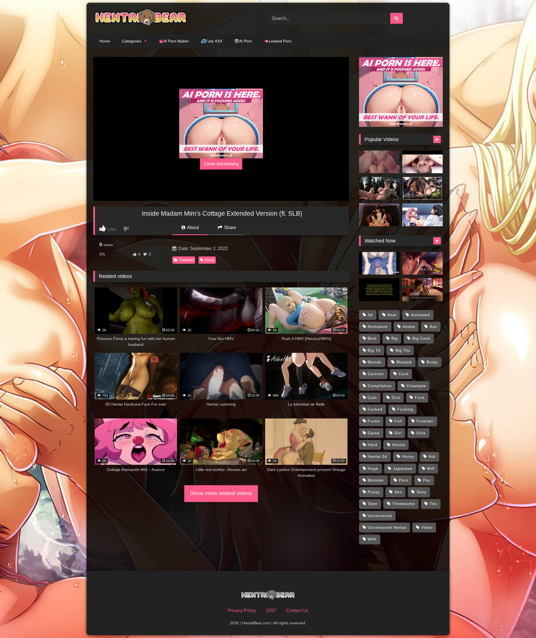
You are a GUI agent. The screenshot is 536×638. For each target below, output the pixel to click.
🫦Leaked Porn (277, 41)
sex (398, 492)
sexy (421, 492)
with (372, 539)
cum (372, 397)
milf (430, 468)
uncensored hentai (387, 527)
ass (433, 326)
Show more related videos (221, 493)
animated (420, 315)
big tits (402, 350)
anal (391, 315)
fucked (375, 409)
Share (229, 227)
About (192, 227)
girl (398, 433)
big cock (421, 338)
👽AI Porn (243, 41)
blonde (375, 362)
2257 (271, 610)
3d (370, 315)
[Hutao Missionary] (379, 214)
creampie (416, 386)
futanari (425, 421)
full (398, 421)
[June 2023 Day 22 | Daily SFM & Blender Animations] (379, 289)
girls (421, 433)
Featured (186, 260)
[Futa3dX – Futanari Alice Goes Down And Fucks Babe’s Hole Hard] (379, 188)
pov (426, 480)
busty (432, 362)
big (394, 338)
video (427, 527)
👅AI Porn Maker (174, 41)
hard (372, 444)
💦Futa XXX (211, 41)
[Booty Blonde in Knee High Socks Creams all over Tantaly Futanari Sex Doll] (379, 162)
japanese (403, 468)
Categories (131, 41)
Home (104, 41)
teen (372, 503)
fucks (374, 421)
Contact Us (297, 610)
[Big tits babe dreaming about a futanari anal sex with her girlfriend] (422, 263)
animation (378, 326)
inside (209, 260)
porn (403, 480)
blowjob (404, 362)
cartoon (376, 374)
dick (396, 397)
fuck (420, 397)
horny (408, 456)
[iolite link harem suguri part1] (422, 188)
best (372, 338)
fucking (405, 409)
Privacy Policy (242, 610)
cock (404, 374)
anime (409, 326)
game (374, 433)
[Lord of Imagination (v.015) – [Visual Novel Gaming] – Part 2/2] (422, 289)
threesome (403, 503)
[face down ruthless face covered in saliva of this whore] (422, 162)
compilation (380, 386)
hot (432, 456)
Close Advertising (221, 163)
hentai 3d (377, 456)
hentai (398, 444)
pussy (374, 492)
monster (376, 480)
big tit (374, 350)
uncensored (380, 515)
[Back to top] (519, 621)
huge (373, 468)
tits (433, 503)
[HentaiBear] (140, 18)
